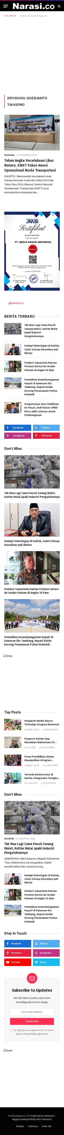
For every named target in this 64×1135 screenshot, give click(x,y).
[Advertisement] (32, 55)
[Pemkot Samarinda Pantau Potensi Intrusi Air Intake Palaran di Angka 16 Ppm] (12, 366)
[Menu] (5, 6)
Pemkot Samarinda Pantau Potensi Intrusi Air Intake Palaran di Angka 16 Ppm (40, 366)
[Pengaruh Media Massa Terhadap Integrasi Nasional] (12, 724)
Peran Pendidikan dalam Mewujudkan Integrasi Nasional (39, 760)
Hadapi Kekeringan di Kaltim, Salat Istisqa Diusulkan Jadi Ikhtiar (42, 349)
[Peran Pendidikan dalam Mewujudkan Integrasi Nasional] (12, 760)
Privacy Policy (30, 1034)
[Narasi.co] (33, 6)
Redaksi (20, 1126)
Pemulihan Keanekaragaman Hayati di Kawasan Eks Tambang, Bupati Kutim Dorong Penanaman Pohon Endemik (41, 387)
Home (23, 16)
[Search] (59, 6)
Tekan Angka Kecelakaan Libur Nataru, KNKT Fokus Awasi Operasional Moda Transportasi (30, 165)
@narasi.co (16, 303)
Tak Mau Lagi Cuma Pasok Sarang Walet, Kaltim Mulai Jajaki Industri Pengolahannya (29, 848)
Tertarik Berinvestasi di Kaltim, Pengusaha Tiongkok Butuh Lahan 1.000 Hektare (41, 778)
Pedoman (33, 1126)
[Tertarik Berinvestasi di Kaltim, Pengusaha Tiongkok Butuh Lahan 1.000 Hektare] (12, 778)
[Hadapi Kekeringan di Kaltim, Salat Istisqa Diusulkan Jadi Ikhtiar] (12, 349)
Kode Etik (46, 1126)
